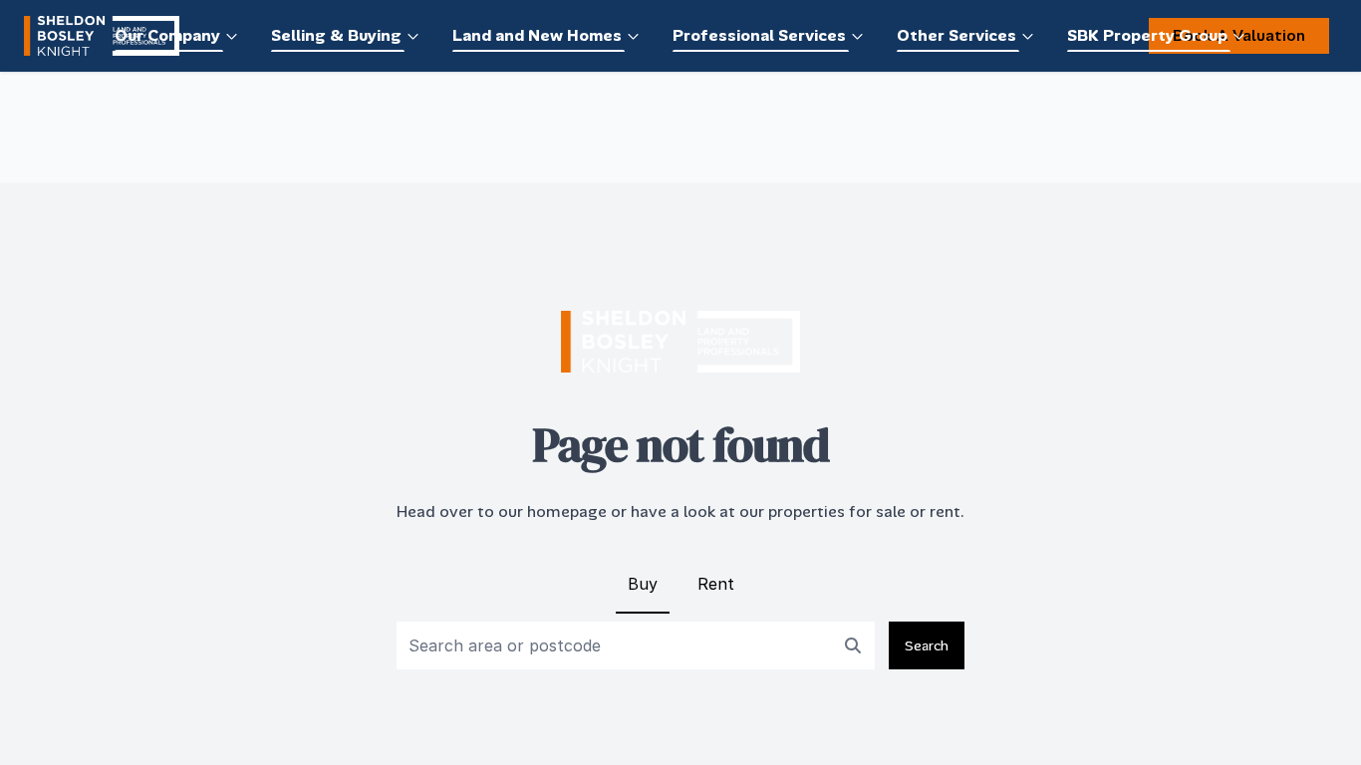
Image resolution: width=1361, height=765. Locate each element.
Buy (643, 584)
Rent (715, 584)
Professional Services (759, 35)
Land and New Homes (537, 35)
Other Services (956, 35)
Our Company (167, 35)
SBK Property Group (1147, 35)
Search (927, 645)
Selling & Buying (336, 35)
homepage (567, 511)
